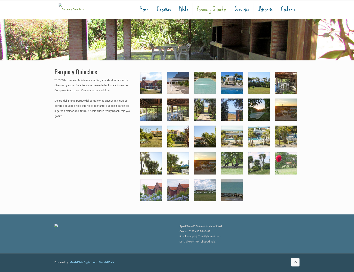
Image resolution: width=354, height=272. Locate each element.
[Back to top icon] (295, 262)
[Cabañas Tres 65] (71, 9)
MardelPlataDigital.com (83, 262)
